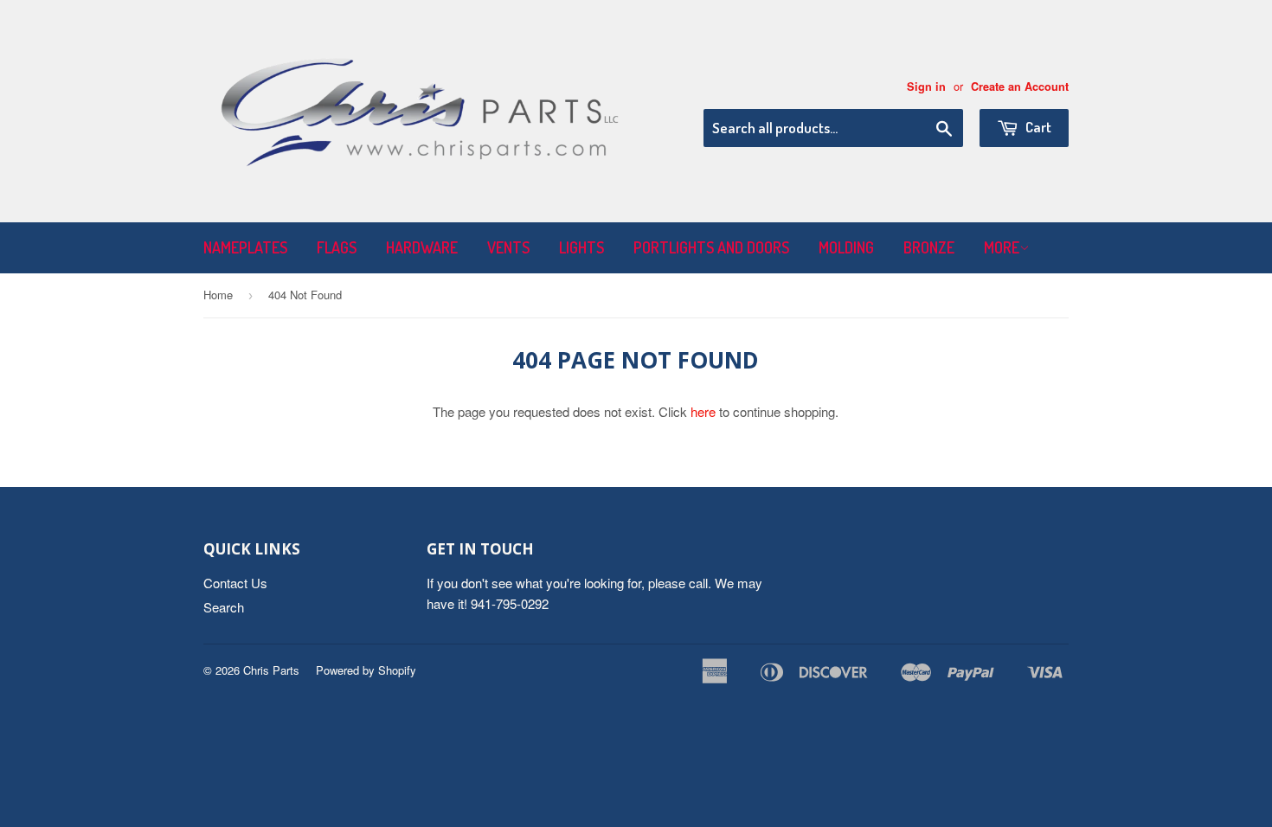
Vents (508, 247)
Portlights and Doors (711, 247)
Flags (337, 247)
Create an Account (1020, 86)
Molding (846, 247)
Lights (581, 247)
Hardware (422, 247)
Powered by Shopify (366, 670)
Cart (1037, 127)
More (1001, 247)
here (703, 411)
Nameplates (245, 247)
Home (218, 294)
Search (223, 607)
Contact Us (235, 583)
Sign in (926, 86)
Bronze (928, 247)
